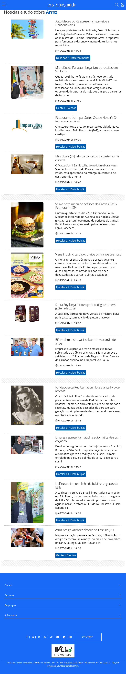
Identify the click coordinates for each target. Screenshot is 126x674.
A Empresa (11, 615)
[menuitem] (63, 584)
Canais (8, 585)
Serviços (9, 595)
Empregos (10, 605)
